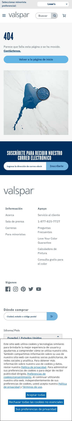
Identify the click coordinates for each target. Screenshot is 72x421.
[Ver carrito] (64, 15)
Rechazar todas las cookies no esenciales (36, 402)
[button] (4, 16)
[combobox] (43, 16)
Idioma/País (12, 330)
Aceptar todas (36, 395)
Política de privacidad (33, 367)
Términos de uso (32, 387)
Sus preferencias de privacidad (36, 409)
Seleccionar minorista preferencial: (14, 4)
